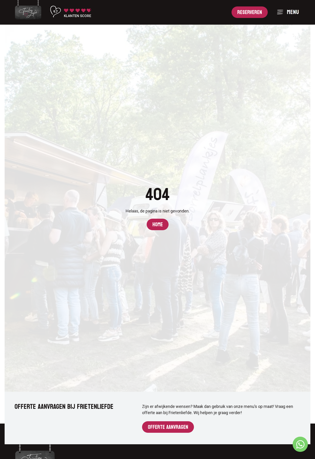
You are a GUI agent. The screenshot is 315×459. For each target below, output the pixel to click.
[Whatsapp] (300, 444)
